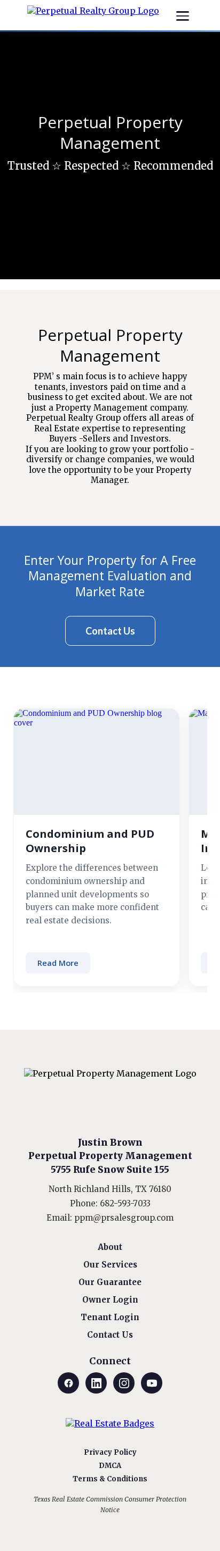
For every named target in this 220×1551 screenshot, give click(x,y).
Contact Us (110, 1335)
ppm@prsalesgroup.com (124, 1218)
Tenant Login (110, 1317)
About (110, 1247)
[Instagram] (124, 1383)
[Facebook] (68, 1383)
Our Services (110, 1265)
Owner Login (110, 1300)
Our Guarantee (110, 1282)
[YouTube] (151, 1383)
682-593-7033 (125, 1203)
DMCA (110, 1465)
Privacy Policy (110, 1452)
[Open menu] (182, 16)
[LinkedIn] (96, 1383)
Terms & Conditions (110, 1478)
